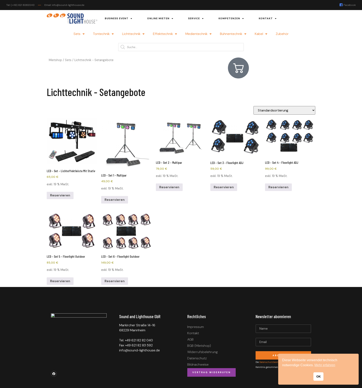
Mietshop (55, 60)
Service (194, 18)
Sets (77, 34)
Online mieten (158, 18)
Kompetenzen (229, 18)
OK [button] (318, 376)
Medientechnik (196, 34)
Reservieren (60, 195)
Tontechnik (101, 34)
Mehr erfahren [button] (324, 365)
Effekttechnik (163, 34)
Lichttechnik (131, 34)
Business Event (116, 18)
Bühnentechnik (231, 34)
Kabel (259, 34)
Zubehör (282, 34)
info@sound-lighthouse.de (139, 350)
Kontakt (266, 18)
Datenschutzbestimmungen (274, 362)
